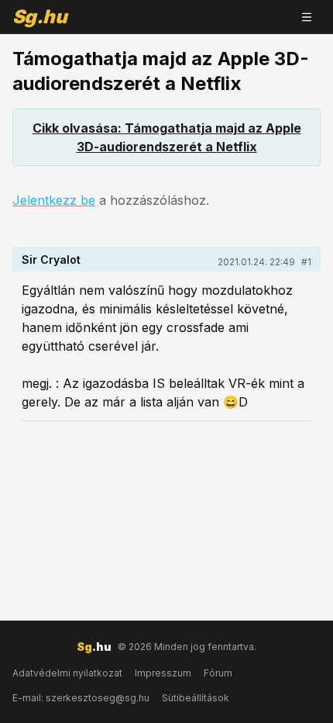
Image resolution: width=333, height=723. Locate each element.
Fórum (218, 673)
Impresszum (163, 673)
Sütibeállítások (195, 698)
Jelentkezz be (53, 200)
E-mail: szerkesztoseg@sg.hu (80, 698)
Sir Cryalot (51, 259)
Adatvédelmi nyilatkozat (67, 673)
